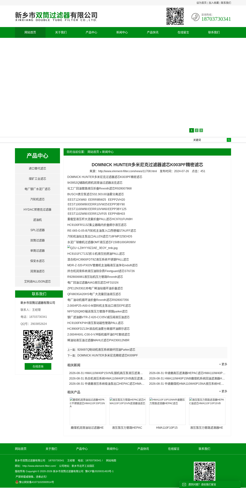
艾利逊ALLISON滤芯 (37, 281)
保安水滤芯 (37, 260)
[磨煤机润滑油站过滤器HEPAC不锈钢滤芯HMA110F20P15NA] (88, 411)
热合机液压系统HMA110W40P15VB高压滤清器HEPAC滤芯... (107, 378)
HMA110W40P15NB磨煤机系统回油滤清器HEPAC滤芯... (187, 378)
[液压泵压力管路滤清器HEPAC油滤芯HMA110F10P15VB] (207, 411)
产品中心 (91, 32)
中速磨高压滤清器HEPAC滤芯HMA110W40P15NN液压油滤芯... (187, 373)
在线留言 (183, 32)
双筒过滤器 (37, 240)
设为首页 (201, 2)
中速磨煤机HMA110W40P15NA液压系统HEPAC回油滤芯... (187, 383)
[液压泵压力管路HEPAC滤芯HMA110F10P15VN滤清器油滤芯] (127, 411)
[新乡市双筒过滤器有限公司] (56, 23)
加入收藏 (214, 2)
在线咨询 (38, 366)
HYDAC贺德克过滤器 (37, 209)
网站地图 (111, 460)
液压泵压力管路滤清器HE (206, 427)
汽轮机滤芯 (37, 199)
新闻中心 (122, 32)
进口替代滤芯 (37, 168)
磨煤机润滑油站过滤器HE (87, 427)
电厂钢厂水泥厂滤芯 (37, 189)
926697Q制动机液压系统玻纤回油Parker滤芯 (106, 349)
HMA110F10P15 (167, 427)
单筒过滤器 (37, 250)
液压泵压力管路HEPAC (127, 427)
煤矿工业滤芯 (37, 178)
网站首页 (30, 32)
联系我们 (226, 2)
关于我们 (61, 32)
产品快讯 (152, 32)
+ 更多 (223, 364)
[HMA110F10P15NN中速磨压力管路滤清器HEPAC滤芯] (167, 411)
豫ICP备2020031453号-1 (99, 471)
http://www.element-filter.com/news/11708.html (127, 171)
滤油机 (37, 219)
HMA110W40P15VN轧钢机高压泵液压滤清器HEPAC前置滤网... (107, 373)
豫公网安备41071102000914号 (36, 482)
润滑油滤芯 (37, 271)
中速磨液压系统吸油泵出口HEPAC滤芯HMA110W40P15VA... (107, 383)
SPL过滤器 (37, 230)
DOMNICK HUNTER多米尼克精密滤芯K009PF (107, 355)
